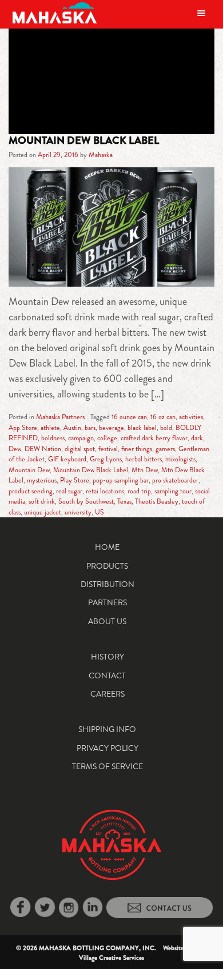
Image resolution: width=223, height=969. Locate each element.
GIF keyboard (67, 459)
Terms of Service (107, 766)
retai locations (105, 491)
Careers (107, 693)
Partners (107, 602)
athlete (50, 428)
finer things (136, 449)
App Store (23, 428)
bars (90, 428)
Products (107, 566)
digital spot (80, 449)
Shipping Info (107, 729)
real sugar (69, 491)
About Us (107, 621)
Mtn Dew (145, 470)
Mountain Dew (29, 470)
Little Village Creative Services (143, 952)
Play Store (74, 480)
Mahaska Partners (60, 417)
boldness (53, 438)
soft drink (42, 501)
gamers (165, 449)
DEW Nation (43, 449)
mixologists (180, 459)
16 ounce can (129, 417)
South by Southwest (86, 501)
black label (142, 428)
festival (108, 449)
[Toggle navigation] (201, 12)
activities (191, 417)
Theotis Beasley (156, 501)
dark (197, 438)
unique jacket (42, 512)
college (107, 438)
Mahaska (101, 155)
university (78, 512)
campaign (81, 438)
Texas (124, 501)
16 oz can (163, 417)
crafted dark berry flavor (154, 438)
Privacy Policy (107, 748)
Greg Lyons (106, 459)
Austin (72, 428)
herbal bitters (143, 459)
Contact (107, 675)
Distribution (107, 584)
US (99, 512)
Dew (15, 449)
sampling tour (173, 491)
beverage (111, 428)
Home (107, 547)
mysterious (42, 480)
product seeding (31, 491)
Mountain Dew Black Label (84, 140)
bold (166, 428)
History (107, 656)
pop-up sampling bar (121, 480)
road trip (139, 491)
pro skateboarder (175, 480)
